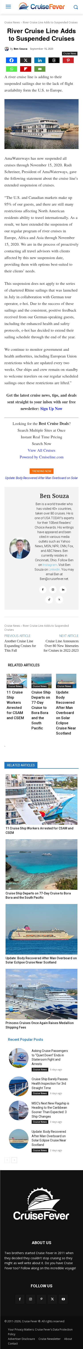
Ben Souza (20, 48)
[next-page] (14, 1160)
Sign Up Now (51, 408)
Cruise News (12, 22)
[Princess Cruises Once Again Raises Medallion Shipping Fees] (41, 994)
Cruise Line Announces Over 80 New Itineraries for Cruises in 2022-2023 (61, 645)
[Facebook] (11, 60)
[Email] (39, 69)
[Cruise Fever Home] (41, 6)
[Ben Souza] (7, 49)
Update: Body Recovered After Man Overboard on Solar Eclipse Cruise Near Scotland (66, 712)
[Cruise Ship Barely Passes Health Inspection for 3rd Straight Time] (19, 1086)
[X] (25, 60)
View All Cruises (41, 450)
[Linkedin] (39, 60)
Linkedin (54, 569)
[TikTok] (49, 600)
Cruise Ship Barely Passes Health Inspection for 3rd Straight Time (50, 1083)
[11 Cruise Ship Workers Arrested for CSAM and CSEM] (17, 681)
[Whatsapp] (11, 69)
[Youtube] (63, 1299)
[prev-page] (7, 1160)
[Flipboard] (25, 69)
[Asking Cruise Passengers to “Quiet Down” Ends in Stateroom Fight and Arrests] (19, 1058)
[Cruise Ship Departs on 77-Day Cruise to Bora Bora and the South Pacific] (41, 681)
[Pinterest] (68, 60)
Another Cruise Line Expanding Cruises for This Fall (20, 645)
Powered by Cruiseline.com (42, 456)
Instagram (50, 565)
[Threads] (54, 60)
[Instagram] (53, 590)
